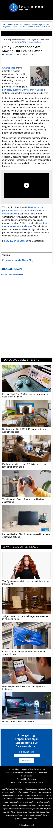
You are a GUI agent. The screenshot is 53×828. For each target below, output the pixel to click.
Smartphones (8, 68)
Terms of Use (15, 782)
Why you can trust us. (31, 42)
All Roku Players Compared (28, 25)
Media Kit (10, 772)
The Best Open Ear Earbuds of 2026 (34, 26)
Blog (31, 260)
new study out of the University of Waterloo (22, 90)
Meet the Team (28, 769)
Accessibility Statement (26, 779)
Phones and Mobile (11, 260)
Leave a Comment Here (11, 274)
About (17, 769)
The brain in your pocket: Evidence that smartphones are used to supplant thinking (24, 210)
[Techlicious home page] (26, 7)
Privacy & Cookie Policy (33, 782)
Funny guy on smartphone (15, 241)
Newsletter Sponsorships (25, 772)
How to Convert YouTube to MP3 (18, 721)
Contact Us (40, 769)
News (25, 260)
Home (11, 769)
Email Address (26, 751)
